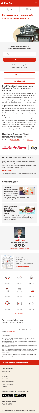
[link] (10, 3)
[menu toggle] (36, 3)
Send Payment (19, 81)
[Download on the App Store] (7, 395)
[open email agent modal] (19, 245)
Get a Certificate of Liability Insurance (19, 248)
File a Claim (19, 75)
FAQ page (30, 140)
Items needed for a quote (19, 67)
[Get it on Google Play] (20, 395)
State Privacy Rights (7, 384)
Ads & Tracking (6, 371)
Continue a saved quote (19, 65)
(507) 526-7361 (15, 140)
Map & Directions (23, 266)
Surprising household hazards (11, 188)
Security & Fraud (6, 374)
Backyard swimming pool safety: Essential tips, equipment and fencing (11, 209)
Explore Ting (6, 170)
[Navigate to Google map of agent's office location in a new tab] (23, 245)
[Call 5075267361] (15, 245)
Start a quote (19, 60)
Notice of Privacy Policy (8, 381)
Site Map (4, 386)
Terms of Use (5, 379)
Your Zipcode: (8, 54)
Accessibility (5, 376)
